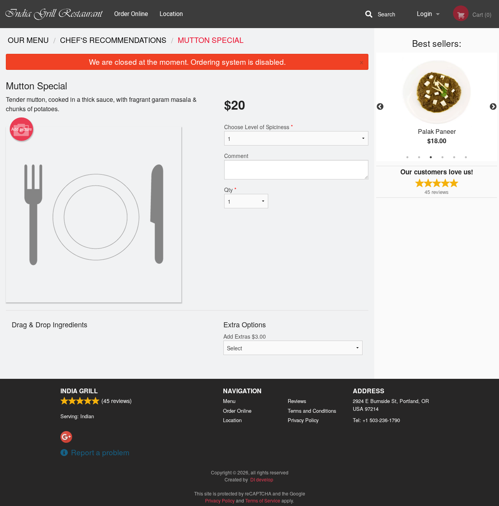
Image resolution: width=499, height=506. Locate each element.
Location (171, 14)
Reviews (297, 401)
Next (493, 107)
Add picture (21, 129)
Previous (380, 107)
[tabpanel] (436, 107)
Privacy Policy (303, 420)
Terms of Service (262, 500)
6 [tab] (466, 157)
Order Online (131, 14)
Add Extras (244, 336)
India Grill (79, 390)
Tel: (376, 420)
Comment (236, 156)
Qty (230, 190)
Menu (229, 401)
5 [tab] (454, 157)
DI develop (261, 479)
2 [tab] (419, 157)
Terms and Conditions (312, 410)
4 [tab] (442, 157)
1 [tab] (407, 157)
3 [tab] (431, 157)
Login (424, 14)
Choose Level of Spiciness (258, 127)
